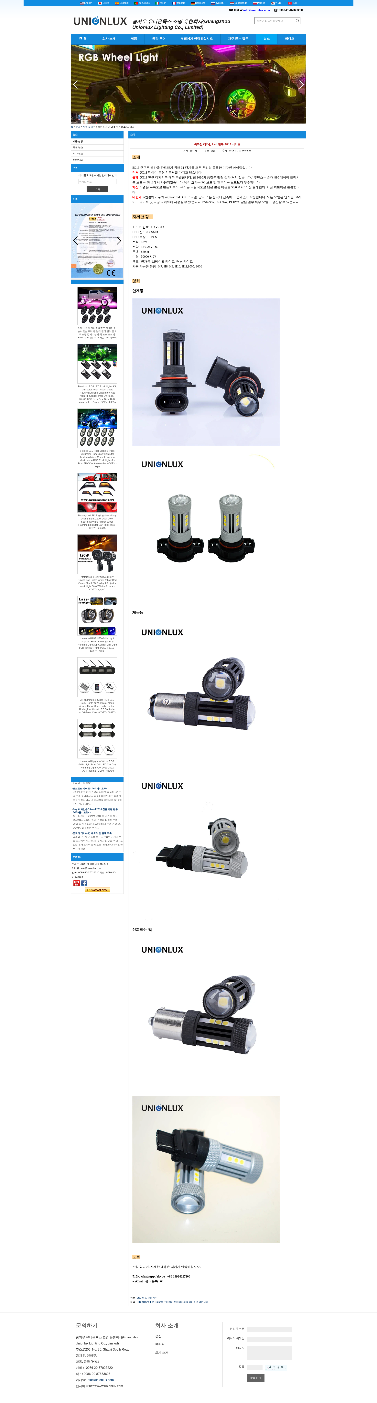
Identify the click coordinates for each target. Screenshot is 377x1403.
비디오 (289, 38)
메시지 (240, 1347)
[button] (185, 121)
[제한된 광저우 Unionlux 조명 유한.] (100, 20)
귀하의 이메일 (235, 1338)
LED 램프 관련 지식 (147, 1297)
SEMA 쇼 (78, 159)
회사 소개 (109, 38)
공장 (158, 1336)
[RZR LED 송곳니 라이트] (188, 122)
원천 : (207, 150)
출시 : (225, 150)
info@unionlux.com (256, 10)
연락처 (160, 1344)
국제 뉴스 (78, 147)
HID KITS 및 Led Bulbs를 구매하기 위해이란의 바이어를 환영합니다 (172, 1302)
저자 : (186, 150)
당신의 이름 (237, 1328)
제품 (134, 38)
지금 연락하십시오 (97, 890)
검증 (241, 1366)
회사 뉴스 (78, 153)
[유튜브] (76, 883)
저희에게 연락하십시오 (197, 38)
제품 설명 (88, 126)
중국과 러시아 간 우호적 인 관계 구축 (92, 818)
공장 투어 (159, 38)
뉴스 (267, 38)
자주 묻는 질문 (238, 38)
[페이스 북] (84, 883)
